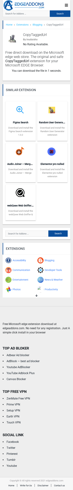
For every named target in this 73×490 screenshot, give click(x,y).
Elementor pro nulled (52, 164)
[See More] (36, 295)
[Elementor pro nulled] (52, 151)
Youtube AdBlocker (18, 367)
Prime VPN (13, 404)
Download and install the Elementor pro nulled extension (52, 173)
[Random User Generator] (52, 109)
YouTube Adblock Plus (21, 373)
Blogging (37, 24)
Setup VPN (13, 410)
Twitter (11, 447)
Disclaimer (43, 485)
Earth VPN (13, 416)
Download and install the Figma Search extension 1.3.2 (20, 131)
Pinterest (12, 453)
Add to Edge (20, 138)
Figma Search (20, 122)
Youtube (12, 465)
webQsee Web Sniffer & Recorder (25, 205)
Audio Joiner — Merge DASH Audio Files (29, 164)
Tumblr (11, 459)
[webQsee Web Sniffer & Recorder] (20, 192)
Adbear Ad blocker (18, 355)
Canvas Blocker (16, 379)
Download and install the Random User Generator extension (52, 131)
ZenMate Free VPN (18, 398)
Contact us (59, 485)
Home (9, 24)
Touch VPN (14, 422)
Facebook (13, 442)
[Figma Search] (20, 109)
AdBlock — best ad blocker (23, 361)
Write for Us (26, 485)
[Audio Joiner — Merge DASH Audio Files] (20, 151)
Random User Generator (52, 122)
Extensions (22, 24)
